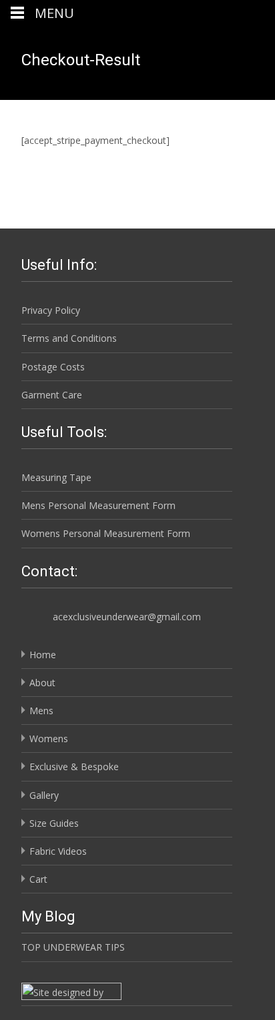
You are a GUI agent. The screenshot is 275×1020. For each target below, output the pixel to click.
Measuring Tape (56, 477)
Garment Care (51, 394)
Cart (38, 879)
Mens (41, 710)
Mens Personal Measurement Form (98, 505)
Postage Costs (53, 366)
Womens (48, 738)
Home (42, 654)
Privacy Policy (50, 310)
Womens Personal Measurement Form (105, 533)
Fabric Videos (58, 851)
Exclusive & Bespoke (74, 766)
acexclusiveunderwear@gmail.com (127, 616)
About (42, 682)
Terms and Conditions (69, 338)
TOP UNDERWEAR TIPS (73, 947)
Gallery (44, 795)
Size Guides (54, 823)
